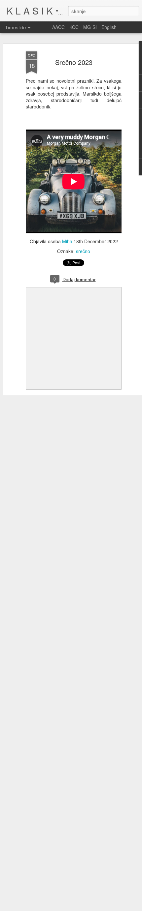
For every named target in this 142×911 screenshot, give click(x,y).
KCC (74, 27)
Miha (67, 241)
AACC (58, 27)
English (109, 27)
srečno (83, 251)
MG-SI (90, 27)
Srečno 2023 (73, 62)
